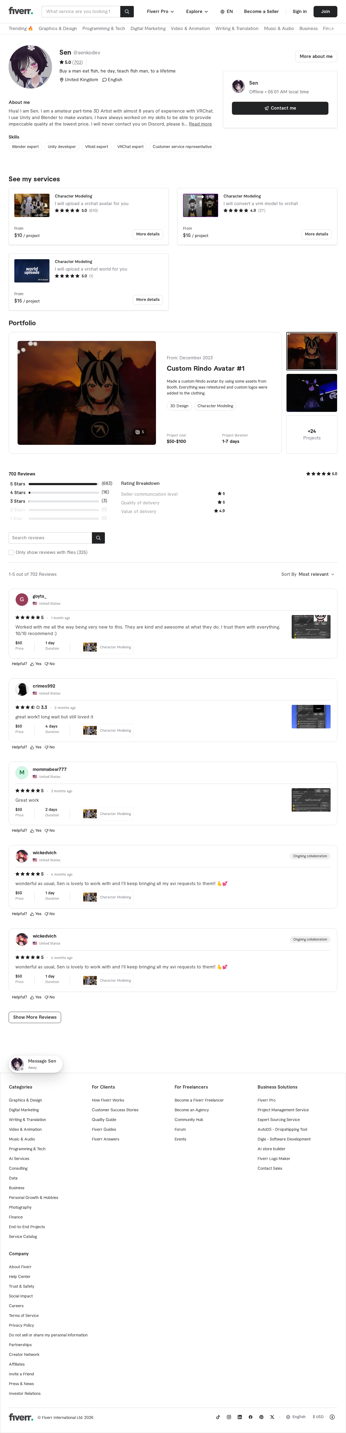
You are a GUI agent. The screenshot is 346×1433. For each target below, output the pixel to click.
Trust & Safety (21, 1287)
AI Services (19, 1159)
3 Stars (17, 501)
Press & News (21, 1384)
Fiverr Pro (266, 1100)
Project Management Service (283, 1110)
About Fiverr (20, 1267)
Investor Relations (25, 1394)
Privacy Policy (21, 1325)
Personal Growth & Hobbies (33, 1198)
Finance (16, 1217)
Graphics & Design (58, 29)
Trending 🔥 (21, 29)
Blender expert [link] (25, 147)
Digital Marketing (148, 29)
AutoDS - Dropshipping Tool (282, 1130)
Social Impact (21, 1296)
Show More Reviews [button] (34, 1017)
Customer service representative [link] (182, 147)
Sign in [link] (300, 11)
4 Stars (17, 493)
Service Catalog (23, 1237)
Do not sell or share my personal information (48, 1335)
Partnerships (20, 1345)
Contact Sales (270, 1169)
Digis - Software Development (284, 1139)
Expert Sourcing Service (279, 1120)
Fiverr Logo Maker (274, 1159)
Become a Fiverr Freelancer (199, 1100)
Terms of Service (24, 1316)
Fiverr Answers (105, 1139)
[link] (218, 1417)
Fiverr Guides (104, 1130)
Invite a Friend (21, 1374)
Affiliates (17, 1364)
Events (180, 1139)
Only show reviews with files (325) (52, 552)
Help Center (20, 1277)
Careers (16, 1306)
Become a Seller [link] (261, 11)
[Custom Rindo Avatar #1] (311, 351)
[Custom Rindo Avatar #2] (311, 393)
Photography (20, 1207)
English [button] (299, 1417)
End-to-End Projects (27, 1227)
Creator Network (24, 1355)
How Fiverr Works (108, 1100)
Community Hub (189, 1120)
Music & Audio (279, 29)
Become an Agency (192, 1110)
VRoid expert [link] (96, 147)
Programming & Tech (103, 29)
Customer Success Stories (115, 1110)
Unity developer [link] (62, 147)
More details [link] (147, 234)
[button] (160, 11)
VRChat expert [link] (130, 147)
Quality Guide (104, 1120)
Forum (180, 1130)
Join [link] (325, 11)
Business (309, 29)
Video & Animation (190, 29)
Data (13, 1178)
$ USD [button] (318, 1417)
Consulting (18, 1169)
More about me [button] (316, 56)
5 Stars (17, 484)
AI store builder (271, 1149)
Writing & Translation (237, 29)
